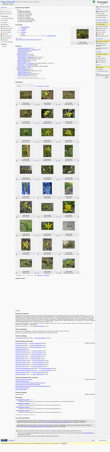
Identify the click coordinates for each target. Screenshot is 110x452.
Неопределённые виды (103, 26)
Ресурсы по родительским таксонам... (26, 414)
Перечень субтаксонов (7, 13)
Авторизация (100, 67)
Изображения (5, 24)
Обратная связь (11, 440)
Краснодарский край (20, 349)
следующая (40, 86)
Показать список (19, 394)
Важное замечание (90, 343)
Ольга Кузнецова (68, 235)
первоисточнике (51, 35)
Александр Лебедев (26, 104)
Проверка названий (102, 17)
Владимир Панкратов (25, 179)
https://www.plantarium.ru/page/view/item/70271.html (57, 422)
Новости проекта (101, 58)
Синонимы (4, 22)
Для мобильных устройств (103, 6)
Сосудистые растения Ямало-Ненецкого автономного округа (30, 382)
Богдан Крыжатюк (47, 141)
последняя (46, 86)
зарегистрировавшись (88, 433)
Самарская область (20, 356)
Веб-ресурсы (5, 39)
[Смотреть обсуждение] (16, 54)
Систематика (5, 20)
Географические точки (102, 43)
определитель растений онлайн (102, 3)
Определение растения (103, 11)
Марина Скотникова (26, 141)
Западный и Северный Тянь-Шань (23, 379)
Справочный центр (102, 60)
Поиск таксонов (101, 13)
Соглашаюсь (64, 443)
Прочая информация (6, 30)
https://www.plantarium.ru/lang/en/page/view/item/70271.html (37, 426)
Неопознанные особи (102, 28)
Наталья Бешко (26, 198)
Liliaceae (23, 32)
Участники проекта (102, 62)
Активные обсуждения (102, 54)
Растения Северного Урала (22, 381)
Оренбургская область (20, 350)
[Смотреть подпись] (16, 104)
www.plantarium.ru (103, 440)
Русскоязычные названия (7, 18)
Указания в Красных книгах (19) (24, 341)
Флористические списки (7, 36)
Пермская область (19, 354)
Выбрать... (4, 46)
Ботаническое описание (7, 28)
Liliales (23, 30)
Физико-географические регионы (103, 49)
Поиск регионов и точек (103, 15)
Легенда (17, 310)
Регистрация (100, 69)
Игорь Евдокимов (68, 123)
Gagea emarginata (38, 326)
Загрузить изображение (103, 22)
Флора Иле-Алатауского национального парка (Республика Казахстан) (32, 386)
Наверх (93, 440)
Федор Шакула (47, 104)
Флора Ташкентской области (22, 387)
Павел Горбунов (25, 216)
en (94, 1)
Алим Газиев (68, 198)
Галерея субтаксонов (6, 11)
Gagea (23, 34)
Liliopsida (24, 28)
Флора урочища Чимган (21, 389)
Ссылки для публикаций (7, 41)
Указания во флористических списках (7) (26, 377)
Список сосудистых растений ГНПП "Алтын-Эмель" (28, 384)
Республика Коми (19, 343)
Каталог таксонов (101, 32)
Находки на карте (6, 26)
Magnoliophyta (25, 27)
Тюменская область (20, 366)
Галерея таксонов (101, 30)
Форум (99, 56)
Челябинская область (20, 372)
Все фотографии (101, 24)
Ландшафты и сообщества (103, 41)
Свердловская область (20, 360)
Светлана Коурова (47, 179)
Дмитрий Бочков (25, 272)
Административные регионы (102, 46)
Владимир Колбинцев (47, 123)
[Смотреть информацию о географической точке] (35, 104)
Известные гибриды (6, 32)
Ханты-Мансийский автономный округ (24, 368)
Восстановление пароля (103, 71)
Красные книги (5, 34)
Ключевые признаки (6, 37)
